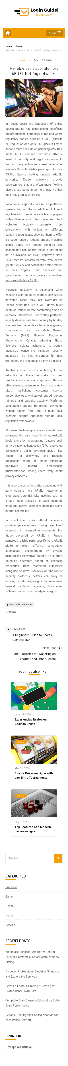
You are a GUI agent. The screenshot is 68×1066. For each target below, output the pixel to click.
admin (12, 611)
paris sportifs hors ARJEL (21, 280)
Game (22, 60)
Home (9, 915)
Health (9, 906)
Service (10, 925)
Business (11, 887)
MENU (52, 32)
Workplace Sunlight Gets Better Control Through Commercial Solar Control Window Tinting (32, 957)
